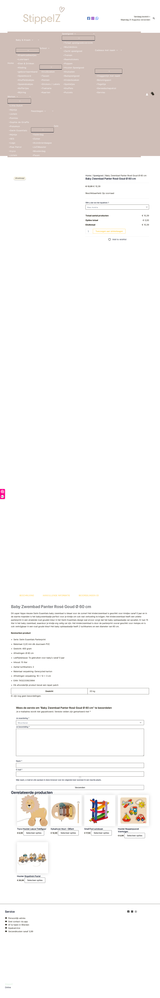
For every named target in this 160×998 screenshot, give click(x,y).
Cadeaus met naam (105, 50)
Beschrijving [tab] (27, 595)
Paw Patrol (16, 147)
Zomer (37, 138)
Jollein (13, 114)
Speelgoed (67, 33)
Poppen (68, 63)
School (43, 48)
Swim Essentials (18, 130)
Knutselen (69, 71)
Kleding (22, 67)
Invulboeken (48, 71)
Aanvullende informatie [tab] (56, 595)
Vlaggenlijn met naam (108, 76)
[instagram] (93, 18)
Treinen (68, 55)
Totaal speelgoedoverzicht (78, 43)
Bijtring (22, 92)
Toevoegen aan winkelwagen (109, 231)
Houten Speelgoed (74, 67)
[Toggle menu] (28, 50)
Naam (19, 761)
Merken (11, 96)
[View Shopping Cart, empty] (153, 94)
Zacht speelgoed (73, 51)
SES (12, 138)
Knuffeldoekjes (26, 80)
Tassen (45, 76)
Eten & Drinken (26, 63)
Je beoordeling (23, 727)
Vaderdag (39, 134)
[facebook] (89, 18)
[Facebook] (128, 911)
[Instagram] (132, 911)
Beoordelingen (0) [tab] (89, 595)
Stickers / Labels (51, 84)
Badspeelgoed (72, 76)
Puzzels (68, 92)
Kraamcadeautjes (27, 55)
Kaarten (46, 92)
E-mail (19, 770)
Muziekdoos (70, 47)
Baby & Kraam (23, 40)
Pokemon (15, 126)
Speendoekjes (25, 84)
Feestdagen (37, 111)
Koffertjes (23, 88)
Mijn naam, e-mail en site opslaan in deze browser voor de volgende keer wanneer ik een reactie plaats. (59, 780)
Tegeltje (101, 84)
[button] (154, 18)
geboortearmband (28, 71)
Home (11, 63)
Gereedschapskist (106, 88)
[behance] (97, 18)
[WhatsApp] (136, 911)
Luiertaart (23, 59)
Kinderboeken (71, 80)
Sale (56, 126)
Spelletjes (69, 84)
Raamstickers (71, 59)
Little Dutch (16, 105)
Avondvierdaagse (43, 143)
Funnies (14, 118)
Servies (101, 92)
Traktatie (47, 88)
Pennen (46, 80)
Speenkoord (24, 76)
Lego (12, 143)
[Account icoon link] (147, 94)
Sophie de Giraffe (19, 122)
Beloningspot (104, 80)
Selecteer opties (34, 833)
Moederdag (40, 151)
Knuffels (68, 88)
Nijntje (13, 110)
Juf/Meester (40, 147)
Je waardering (22, 718)
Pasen (37, 155)
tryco (13, 151)
